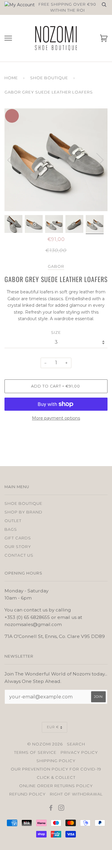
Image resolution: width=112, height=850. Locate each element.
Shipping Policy (56, 761)
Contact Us (18, 555)
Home (11, 78)
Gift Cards (17, 538)
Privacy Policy (79, 752)
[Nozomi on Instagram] (61, 809)
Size (56, 332)
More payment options (56, 418)
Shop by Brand (23, 512)
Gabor (56, 266)
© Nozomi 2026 (45, 744)
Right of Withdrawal (76, 794)
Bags (10, 529)
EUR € (53, 727)
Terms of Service (35, 752)
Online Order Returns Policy (56, 786)
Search (76, 744)
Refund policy (27, 794)
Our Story (17, 546)
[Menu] (8, 38)
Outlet (13, 521)
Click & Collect (56, 777)
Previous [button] (14, 159)
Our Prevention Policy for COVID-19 (56, 769)
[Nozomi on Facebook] (51, 809)
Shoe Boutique (49, 78)
